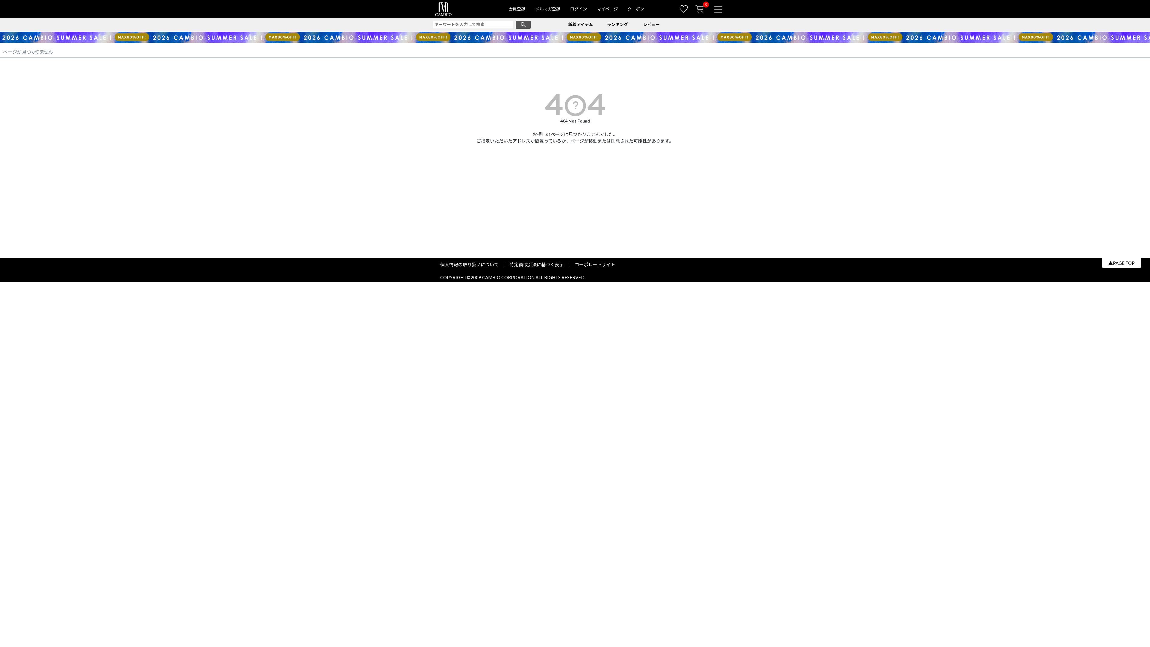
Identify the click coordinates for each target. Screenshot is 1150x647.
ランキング (617, 24)
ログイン (578, 8)
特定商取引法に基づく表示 (536, 264)
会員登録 (517, 8)
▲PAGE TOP (1121, 263)
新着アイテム (580, 24)
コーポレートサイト (592, 264)
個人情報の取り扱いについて (471, 264)
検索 (523, 25)
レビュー (651, 24)
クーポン (635, 8)
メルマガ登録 (547, 8)
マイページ (607, 8)
